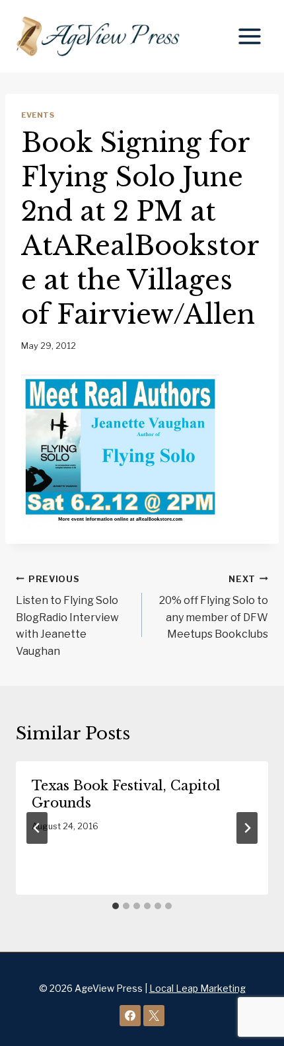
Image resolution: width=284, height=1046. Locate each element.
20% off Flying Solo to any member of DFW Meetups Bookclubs (213, 607)
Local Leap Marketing (197, 988)
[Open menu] (249, 36)
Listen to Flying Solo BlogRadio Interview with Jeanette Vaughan (67, 615)
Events (37, 115)
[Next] (247, 828)
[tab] (115, 906)
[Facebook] (130, 1015)
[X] (153, 1015)
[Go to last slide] (37, 828)
